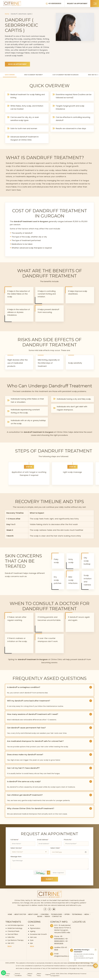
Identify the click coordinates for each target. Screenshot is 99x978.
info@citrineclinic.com (62, 956)
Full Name (15, 840)
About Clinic (33, 914)
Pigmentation (35, 928)
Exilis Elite (11, 937)
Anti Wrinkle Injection (15, 925)
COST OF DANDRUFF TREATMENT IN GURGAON (65, 75)
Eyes (31, 940)
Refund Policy (30, 974)
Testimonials (77, 914)
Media (86, 914)
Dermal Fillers (13, 934)
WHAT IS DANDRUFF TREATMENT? (33, 75)
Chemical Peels (13, 931)
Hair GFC (11, 943)
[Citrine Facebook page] (45, 909)
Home (7, 14)
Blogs (39, 916)
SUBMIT (49, 879)
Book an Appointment (17, 64)
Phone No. (68, 840)
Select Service (16, 848)
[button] (94, 3)
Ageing (32, 931)
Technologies (56, 914)
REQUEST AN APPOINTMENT (77, 4)
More (10, 946)
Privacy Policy (7, 974)
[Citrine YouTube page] (54, 909)
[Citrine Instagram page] (49, 909)
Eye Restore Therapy (15, 940)
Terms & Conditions (18, 974)
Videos (47, 916)
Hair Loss (33, 937)
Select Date (55, 848)
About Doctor (20, 914)
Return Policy (39, 974)
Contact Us (57, 916)
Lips (31, 943)
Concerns (45, 914)
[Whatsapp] (3, 972)
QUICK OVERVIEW (10, 75)
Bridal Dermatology (15, 928)
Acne (32, 925)
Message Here (16, 856)
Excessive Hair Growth (38, 934)
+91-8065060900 (54, 4)
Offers (67, 914)
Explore (48, 974)
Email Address (43, 840)
